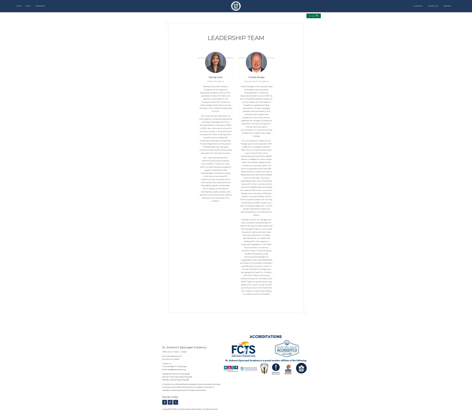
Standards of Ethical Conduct (173, 374)
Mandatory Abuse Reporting (173, 380)
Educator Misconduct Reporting (175, 377)
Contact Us (166, 364)
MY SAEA (312, 16)
